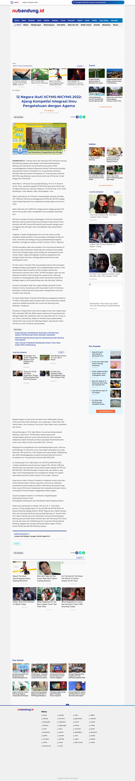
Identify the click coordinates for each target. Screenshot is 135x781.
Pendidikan (78, 732)
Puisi (76, 735)
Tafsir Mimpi (86, 25)
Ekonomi (71, 20)
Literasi (77, 725)
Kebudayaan (50, 25)
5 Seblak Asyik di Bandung (94, 159)
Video (18, 25)
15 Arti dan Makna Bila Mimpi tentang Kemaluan (100, 363)
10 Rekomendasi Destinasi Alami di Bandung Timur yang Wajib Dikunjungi (95, 81)
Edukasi (31, 20)
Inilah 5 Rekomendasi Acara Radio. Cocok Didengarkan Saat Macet (100, 373)
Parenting (46, 732)
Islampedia (46, 722)
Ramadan (46, 739)
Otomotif (77, 729)
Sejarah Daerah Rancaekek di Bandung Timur (97, 354)
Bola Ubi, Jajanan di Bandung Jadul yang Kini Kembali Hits (99, 383)
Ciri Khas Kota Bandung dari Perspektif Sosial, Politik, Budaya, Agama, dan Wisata (99, 402)
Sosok (87, 20)
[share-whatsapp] (83, 116)
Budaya (55, 20)
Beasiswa (107, 25)
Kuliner (46, 20)
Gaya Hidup (103, 20)
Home (16, 2)
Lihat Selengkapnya (105, 411)
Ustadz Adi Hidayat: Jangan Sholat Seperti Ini (32, 536)
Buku (116, 25)
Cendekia (61, 25)
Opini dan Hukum (81, 2)
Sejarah (93, 739)
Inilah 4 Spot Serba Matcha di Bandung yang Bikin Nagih (115, 177)
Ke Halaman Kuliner (105, 185)
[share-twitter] (80, 116)
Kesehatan (62, 722)
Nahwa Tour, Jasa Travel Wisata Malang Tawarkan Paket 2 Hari (114, 99)
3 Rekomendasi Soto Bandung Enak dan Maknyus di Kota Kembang (113, 159)
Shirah (45, 742)
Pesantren (94, 732)
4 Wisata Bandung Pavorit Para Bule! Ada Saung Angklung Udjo (96, 99)
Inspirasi (93, 718)
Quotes (93, 735)
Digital (79, 20)
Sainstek (114, 20)
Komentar (19, 117)
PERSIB (92, 729)
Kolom (77, 722)
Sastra (77, 739)
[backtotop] (67, 706)
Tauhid (93, 742)
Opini (39, 20)
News (24, 20)
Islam (26, 25)
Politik (94, 20)
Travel (63, 20)
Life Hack (45, 725)
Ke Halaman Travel (105, 107)
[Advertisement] (84, 11)
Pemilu (61, 732)
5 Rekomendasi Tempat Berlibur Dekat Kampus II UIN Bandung (114, 81)
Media (97, 25)
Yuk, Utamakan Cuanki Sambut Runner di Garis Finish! (96, 177)
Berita (45, 715)
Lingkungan (36, 25)
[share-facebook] (77, 116)
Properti (61, 735)
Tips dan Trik (73, 25)
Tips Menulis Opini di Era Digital (99, 391)
